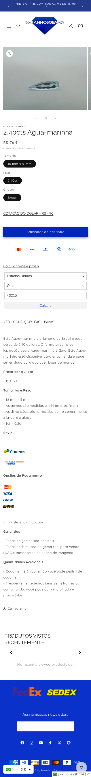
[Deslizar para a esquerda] (36, 118)
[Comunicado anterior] (8, 6)
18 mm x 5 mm (20, 164)
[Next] (80, 652)
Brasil (12, 198)
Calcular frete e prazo (21, 266)
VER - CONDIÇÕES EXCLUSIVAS (28, 322)
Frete (6, 148)
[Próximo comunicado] (83, 6)
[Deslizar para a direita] (55, 118)
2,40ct (12, 181)
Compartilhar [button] (18, 609)
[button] (9, 26)
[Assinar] (69, 726)
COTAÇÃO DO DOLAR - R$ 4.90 (28, 213)
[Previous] (11, 652)
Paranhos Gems (51, 770)
